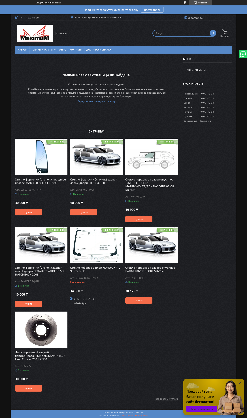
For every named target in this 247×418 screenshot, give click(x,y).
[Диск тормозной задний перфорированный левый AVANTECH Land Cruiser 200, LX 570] (41, 330)
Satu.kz (139, 412)
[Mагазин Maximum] (35, 33)
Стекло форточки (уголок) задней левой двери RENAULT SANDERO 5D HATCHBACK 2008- (39, 271)
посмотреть (152, 9)
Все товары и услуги (167, 398)
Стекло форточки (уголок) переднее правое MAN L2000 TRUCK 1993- (40, 181)
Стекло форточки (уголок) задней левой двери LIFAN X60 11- (93, 181)
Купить (29, 212)
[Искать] (213, 33)
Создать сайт (42, 2)
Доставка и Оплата (98, 49)
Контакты (76, 49)
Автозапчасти (196, 69)
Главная (22, 49)
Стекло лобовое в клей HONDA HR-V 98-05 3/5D (95, 269)
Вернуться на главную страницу (96, 101)
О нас (62, 49)
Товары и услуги (42, 49)
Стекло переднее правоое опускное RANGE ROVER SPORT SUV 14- (150, 269)
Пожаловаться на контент (134, 415)
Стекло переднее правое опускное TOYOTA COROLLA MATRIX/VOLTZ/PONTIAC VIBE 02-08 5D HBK (149, 184)
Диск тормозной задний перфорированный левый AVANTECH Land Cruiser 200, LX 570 (40, 355)
